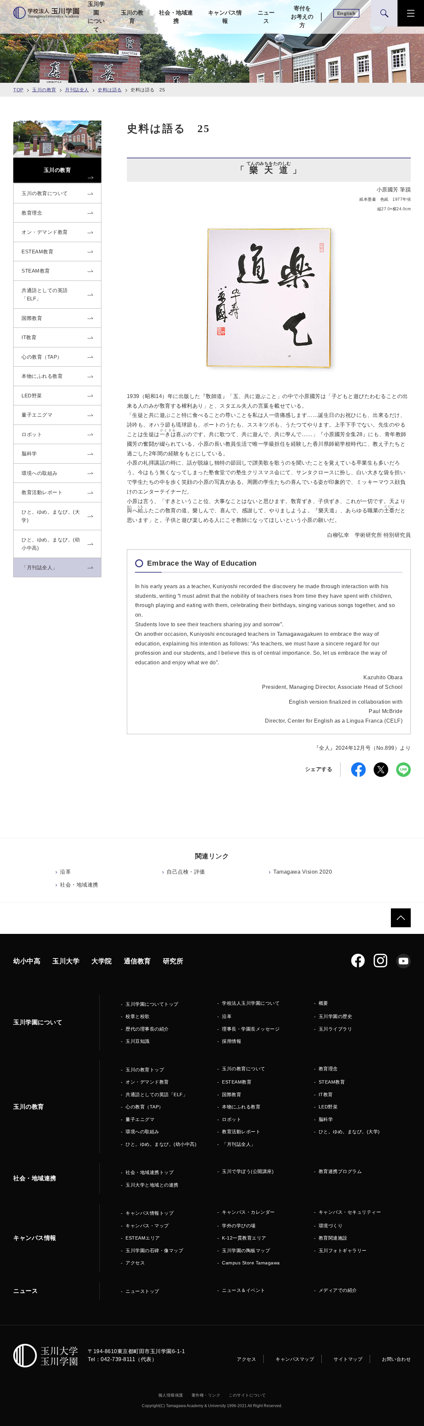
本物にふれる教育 (241, 1106)
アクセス (135, 1262)
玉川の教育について (243, 1068)
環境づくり (331, 1225)
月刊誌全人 (77, 89)
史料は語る (110, 89)
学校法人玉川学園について (251, 1003)
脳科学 (326, 1119)
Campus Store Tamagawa (251, 1262)
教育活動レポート (241, 1131)
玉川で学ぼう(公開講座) (248, 1171)
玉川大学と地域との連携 (152, 1185)
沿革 (65, 872)
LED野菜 (328, 1106)
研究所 (173, 961)
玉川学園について (96, 17)
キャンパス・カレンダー (248, 1212)
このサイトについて (247, 1395)
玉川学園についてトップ (152, 1004)
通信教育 (137, 961)
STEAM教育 (332, 1082)
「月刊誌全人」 (239, 1144)
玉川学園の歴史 (335, 1016)
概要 (323, 1003)
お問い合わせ (396, 1359)
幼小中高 (26, 961)
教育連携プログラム (340, 1171)
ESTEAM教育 (236, 1082)
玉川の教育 (132, 17)
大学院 (101, 961)
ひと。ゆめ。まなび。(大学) (349, 1131)
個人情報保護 (170, 1395)
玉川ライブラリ (335, 1029)
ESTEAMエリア (143, 1238)
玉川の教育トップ (145, 1069)
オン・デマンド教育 (147, 1082)
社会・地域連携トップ (150, 1172)
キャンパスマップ (295, 1359)
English (346, 13)
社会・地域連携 (176, 17)
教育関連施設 (333, 1238)
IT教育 (326, 1094)
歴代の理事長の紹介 (147, 1029)
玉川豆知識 (138, 1041)
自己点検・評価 (186, 872)
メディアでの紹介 (338, 1290)
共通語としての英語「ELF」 (156, 1094)
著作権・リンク (206, 1395)
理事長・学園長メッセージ (251, 1029)
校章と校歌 (138, 1016)
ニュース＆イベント (243, 1290)
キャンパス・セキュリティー (350, 1212)
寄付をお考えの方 (302, 16)
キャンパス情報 (225, 17)
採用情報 (231, 1041)
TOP (18, 89)
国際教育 (231, 1094)
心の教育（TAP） (145, 1106)
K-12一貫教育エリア (244, 1238)
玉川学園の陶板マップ (246, 1250)
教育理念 (328, 1068)
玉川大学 (66, 961)
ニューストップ (142, 1291)
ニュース (266, 17)
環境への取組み (142, 1131)
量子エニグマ (140, 1119)
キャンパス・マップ (147, 1225)
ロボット (231, 1119)
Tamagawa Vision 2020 (302, 872)
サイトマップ (348, 1359)
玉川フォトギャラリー (343, 1250)
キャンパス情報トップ (150, 1213)
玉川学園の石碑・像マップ (154, 1250)
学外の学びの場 (239, 1225)
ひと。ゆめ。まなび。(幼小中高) (161, 1144)
